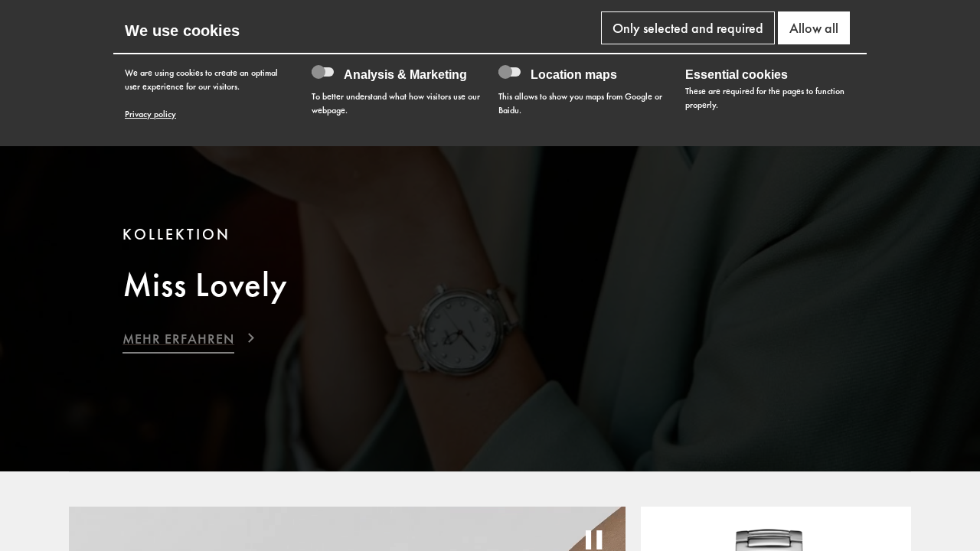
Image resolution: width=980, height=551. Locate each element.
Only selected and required (687, 28)
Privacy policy (150, 114)
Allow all (813, 28)
